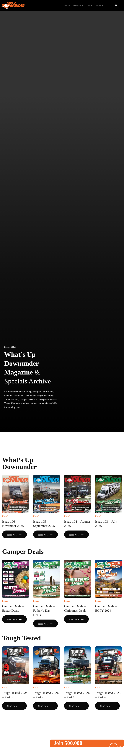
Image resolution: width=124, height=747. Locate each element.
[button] (116, 5)
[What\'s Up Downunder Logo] (28, 5)
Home (6, 347)
